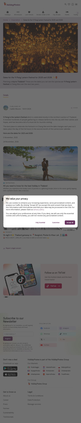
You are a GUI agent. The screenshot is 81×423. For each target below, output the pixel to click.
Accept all (70, 222)
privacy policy (39, 209)
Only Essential (40, 222)
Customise (55, 222)
